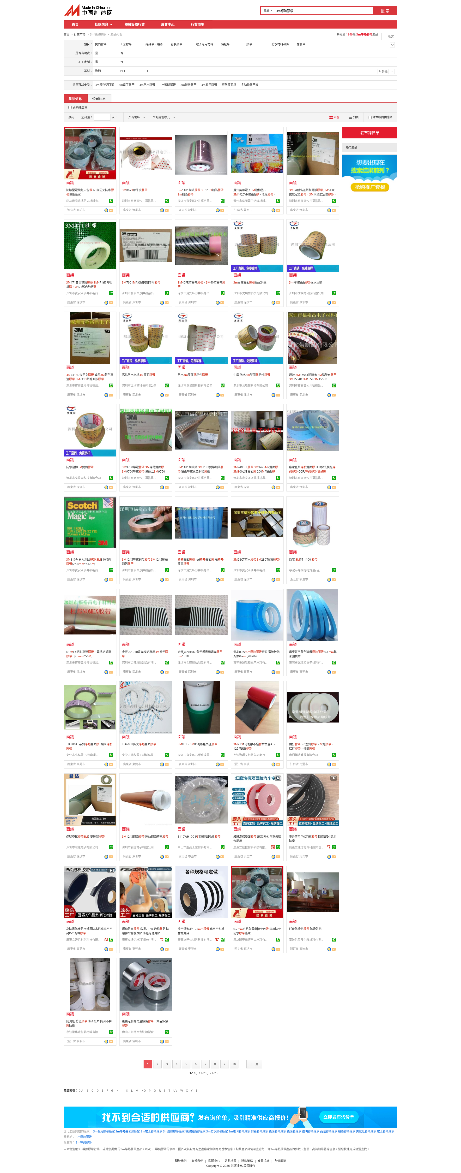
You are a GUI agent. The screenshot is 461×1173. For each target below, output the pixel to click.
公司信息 (99, 98)
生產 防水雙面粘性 (251, 375)
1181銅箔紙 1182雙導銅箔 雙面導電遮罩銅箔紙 (201, 469)
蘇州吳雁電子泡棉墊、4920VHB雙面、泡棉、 (254, 192)
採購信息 (101, 24)
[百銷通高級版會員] (273, 847)
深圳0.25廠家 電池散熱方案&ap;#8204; (256, 654)
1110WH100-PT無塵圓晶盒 (199, 837)
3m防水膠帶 (147, 85)
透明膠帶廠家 (310, 1131)
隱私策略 (247, 1161)
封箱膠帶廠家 (259, 1131)
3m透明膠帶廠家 (239, 1131)
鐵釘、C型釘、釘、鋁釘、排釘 (311, 746)
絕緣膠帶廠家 (346, 1131)
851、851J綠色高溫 (197, 744)
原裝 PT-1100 (303, 559)
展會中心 (168, 24)
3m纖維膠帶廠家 (174, 1131)
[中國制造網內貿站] (89, 10)
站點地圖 (230, 1161)
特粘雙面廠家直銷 (305, 282)
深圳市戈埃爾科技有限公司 (250, 293)
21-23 (214, 1073)
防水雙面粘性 (193, 375)
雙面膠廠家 (294, 1131)
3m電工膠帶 (126, 85)
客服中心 (214, 1161)
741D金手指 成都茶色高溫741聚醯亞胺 (89, 377)
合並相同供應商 (382, 117)
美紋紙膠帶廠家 (366, 1131)
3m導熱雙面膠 (104, 85)
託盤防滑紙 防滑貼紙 (305, 929)
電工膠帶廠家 (385, 1131)
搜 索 (385, 10)
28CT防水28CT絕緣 (256, 559)
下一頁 (254, 1064)
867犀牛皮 (134, 190)
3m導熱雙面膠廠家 (127, 1131)
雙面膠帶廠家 (277, 1131)
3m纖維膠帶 (188, 85)
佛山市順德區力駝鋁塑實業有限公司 (140, 1032)
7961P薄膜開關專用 (141, 282)
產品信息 (75, 98)
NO (143, 1091)
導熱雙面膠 (229, 85)
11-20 (202, 1073)
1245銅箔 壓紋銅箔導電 (145, 837)
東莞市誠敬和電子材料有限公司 (251, 663)
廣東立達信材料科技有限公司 (251, 847)
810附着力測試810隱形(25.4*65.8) (89, 561)
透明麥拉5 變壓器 (85, 837)
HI (117, 1091)
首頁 (75, 24)
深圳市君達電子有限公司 (82, 847)
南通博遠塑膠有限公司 (303, 755)
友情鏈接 (280, 1161)
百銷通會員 (80, 107)
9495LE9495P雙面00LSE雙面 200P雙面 (255, 469)
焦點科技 (236, 1166)
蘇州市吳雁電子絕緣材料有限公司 (251, 201)
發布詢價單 (369, 132)
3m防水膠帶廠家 (217, 1131)
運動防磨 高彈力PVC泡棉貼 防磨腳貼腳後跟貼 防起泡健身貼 (145, 931)
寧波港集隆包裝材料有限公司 (307, 940)
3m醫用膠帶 (209, 85)
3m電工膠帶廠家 (151, 1131)
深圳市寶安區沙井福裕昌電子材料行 (140, 201)
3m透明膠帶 (168, 85)
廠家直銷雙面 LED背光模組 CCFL (312, 469)
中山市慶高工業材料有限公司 (196, 847)
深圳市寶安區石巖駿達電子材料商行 (196, 755)
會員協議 (263, 1161)
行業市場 (197, 24)
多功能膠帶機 (249, 85)
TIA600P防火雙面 (139, 744)
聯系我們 (197, 1161)
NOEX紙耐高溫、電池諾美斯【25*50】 (88, 654)
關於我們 (181, 1161)
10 (234, 1064)
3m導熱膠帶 (84, 1137)
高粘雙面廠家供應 (250, 282)
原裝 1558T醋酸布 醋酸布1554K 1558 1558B (312, 377)
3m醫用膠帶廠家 (104, 1131)
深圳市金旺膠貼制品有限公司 (140, 663)
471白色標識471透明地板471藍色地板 (89, 284)
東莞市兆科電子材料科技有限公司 (84, 755)
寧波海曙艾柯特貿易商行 (305, 570)
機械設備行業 (135, 24)
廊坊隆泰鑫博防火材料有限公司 (84, 201)
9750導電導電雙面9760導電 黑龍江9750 (143, 469)
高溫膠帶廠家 (328, 1131)
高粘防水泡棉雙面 (138, 375)
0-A (81, 1091)
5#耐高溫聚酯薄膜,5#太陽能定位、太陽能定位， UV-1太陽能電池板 (313, 194)
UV (175, 1091)
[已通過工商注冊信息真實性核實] (111, 201)
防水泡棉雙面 (80, 467)
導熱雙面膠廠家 (195, 1131)
